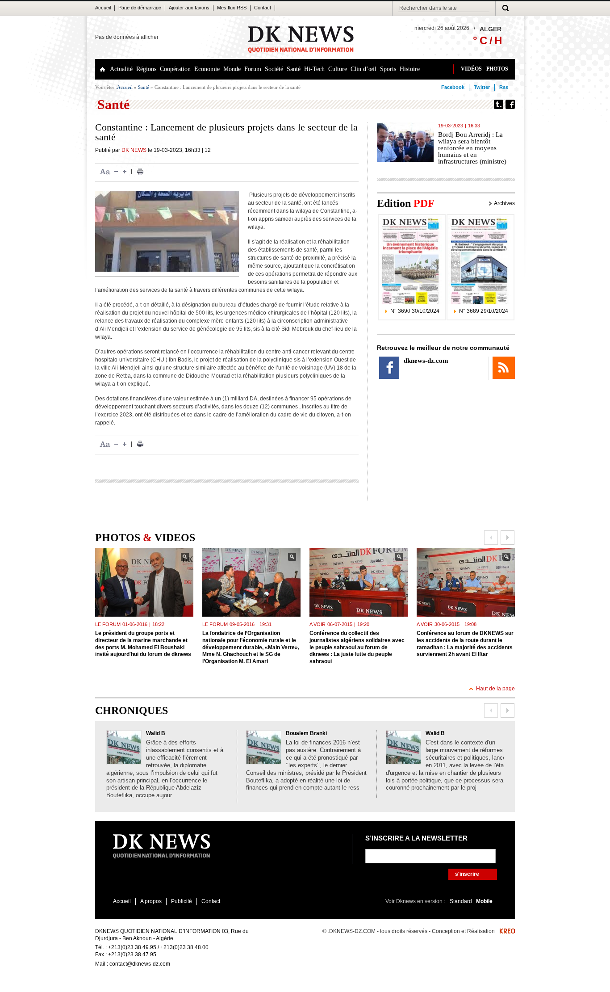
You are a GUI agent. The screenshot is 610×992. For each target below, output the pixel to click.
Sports (388, 69)
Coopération (175, 69)
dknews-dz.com (426, 360)
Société (274, 69)
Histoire (410, 69)
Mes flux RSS (232, 7)
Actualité (121, 69)
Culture (337, 69)
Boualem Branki (306, 733)
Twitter (482, 87)
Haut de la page (495, 688)
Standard (461, 901)
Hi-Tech (314, 69)
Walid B (155, 733)
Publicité (181, 901)
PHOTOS (497, 69)
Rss (503, 87)
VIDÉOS (471, 69)
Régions (146, 69)
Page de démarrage (139, 7)
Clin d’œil (363, 69)
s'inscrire (467, 874)
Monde (232, 69)
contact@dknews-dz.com (139, 964)
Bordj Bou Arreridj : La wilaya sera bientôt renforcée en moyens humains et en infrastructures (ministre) (472, 148)
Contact (262, 7)
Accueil (103, 7)
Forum (252, 69)
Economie (207, 69)
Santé (294, 69)
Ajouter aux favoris (189, 7)
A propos (151, 901)
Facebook (452, 87)
